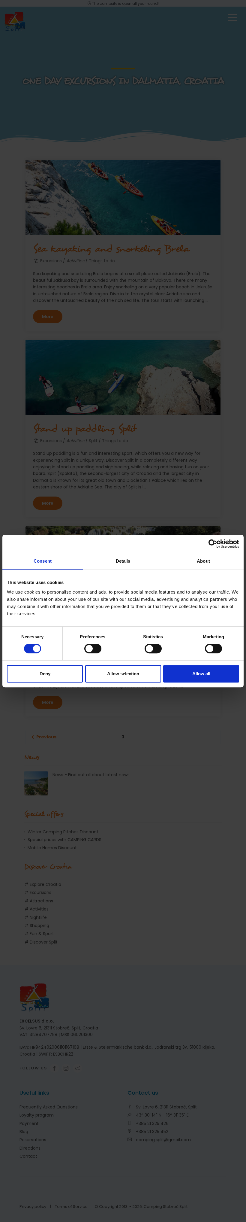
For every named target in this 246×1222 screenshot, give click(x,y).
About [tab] (203, 561)
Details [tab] (123, 561)
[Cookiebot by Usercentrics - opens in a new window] (213, 543)
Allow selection (123, 673)
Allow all (201, 673)
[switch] (92, 648)
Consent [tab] (43, 561)
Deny (45, 673)
